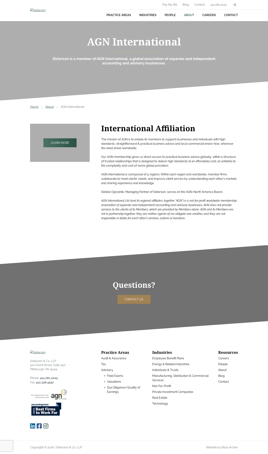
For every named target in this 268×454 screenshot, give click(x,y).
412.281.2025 (218, 4)
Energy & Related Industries (170, 364)
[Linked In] (32, 426)
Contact (231, 15)
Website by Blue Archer (222, 447)
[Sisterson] (56, 10)
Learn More (60, 143)
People (170, 15)
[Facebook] (39, 426)
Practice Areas (118, 15)
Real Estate (159, 397)
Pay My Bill (169, 4)
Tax (103, 364)
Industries (147, 15)
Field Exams (115, 376)
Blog (185, 4)
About (189, 15)
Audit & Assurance (113, 358)
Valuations (114, 381)
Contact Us (134, 299)
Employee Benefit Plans (168, 358)
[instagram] (45, 426)
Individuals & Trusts (165, 370)
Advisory (107, 370)
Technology (160, 403)
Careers (209, 15)
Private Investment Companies (172, 392)
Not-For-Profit (161, 386)
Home (34, 107)
